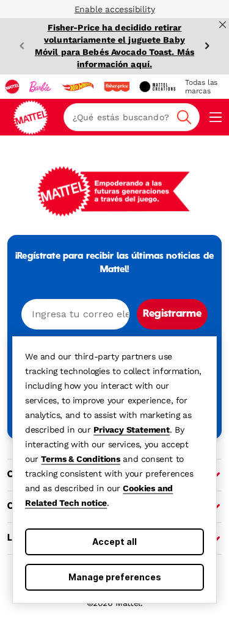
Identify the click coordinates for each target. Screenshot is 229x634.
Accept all (114, 541)
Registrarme (172, 314)
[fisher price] (116, 86)
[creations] (157, 86)
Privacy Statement (131, 429)
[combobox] (132, 117)
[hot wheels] (77, 86)
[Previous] (22, 45)
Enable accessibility (115, 9)
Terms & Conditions (80, 459)
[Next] (207, 45)
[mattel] (12, 86)
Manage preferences (114, 577)
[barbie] (40, 86)
